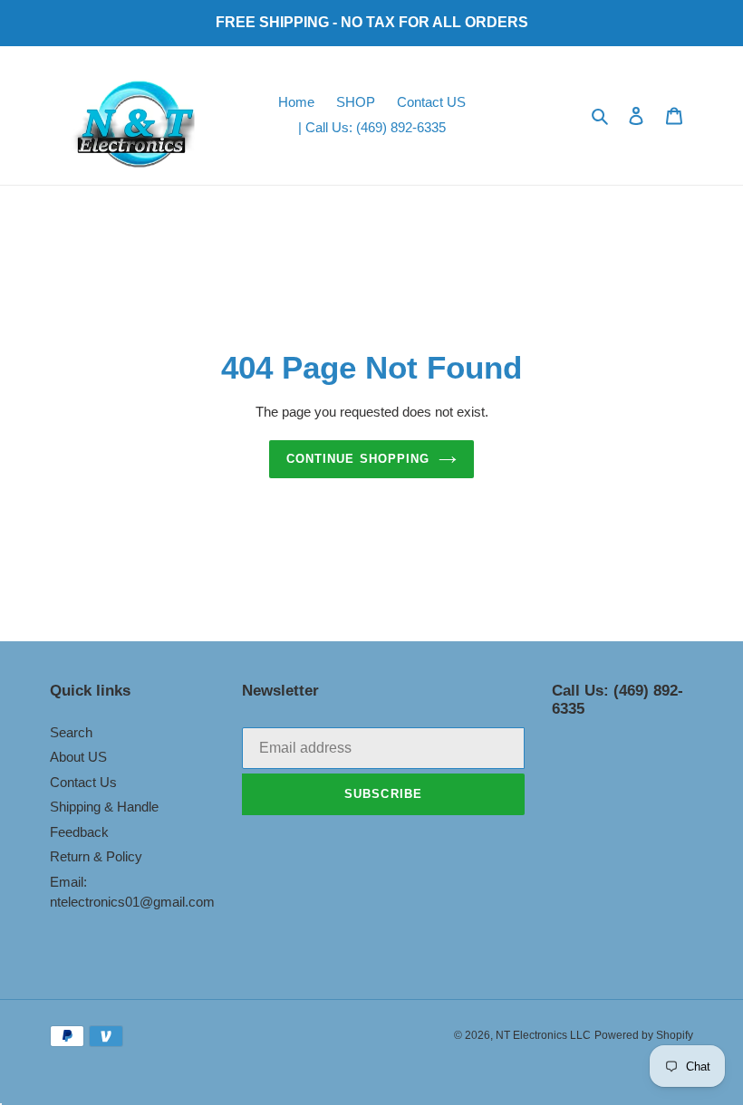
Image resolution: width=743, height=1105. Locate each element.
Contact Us (83, 782)
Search (71, 732)
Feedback (79, 832)
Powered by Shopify (643, 1035)
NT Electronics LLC (543, 1035)
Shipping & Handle (104, 806)
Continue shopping (357, 459)
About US (78, 756)
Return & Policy (96, 856)
